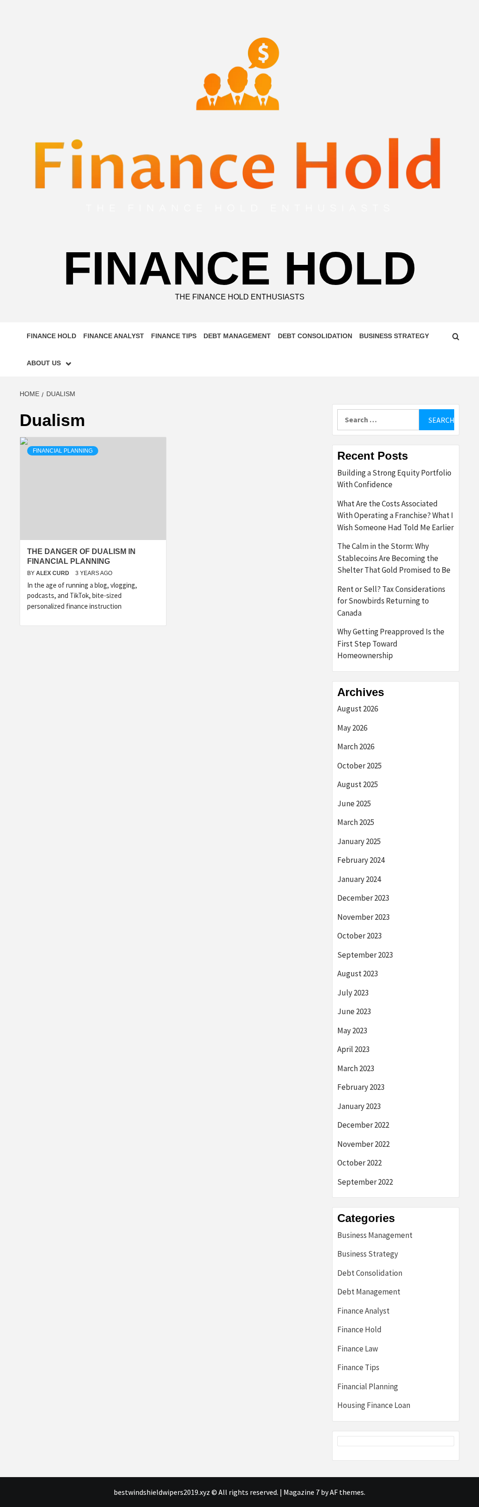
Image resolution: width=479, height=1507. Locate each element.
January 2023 (359, 1106)
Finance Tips (173, 336)
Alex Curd (53, 573)
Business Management (375, 1235)
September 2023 (365, 955)
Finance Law (357, 1349)
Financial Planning (63, 451)
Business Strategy (394, 336)
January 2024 (359, 879)
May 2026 (352, 728)
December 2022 (363, 1125)
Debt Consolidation (315, 336)
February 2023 (361, 1087)
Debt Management (237, 336)
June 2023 (354, 1011)
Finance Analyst (113, 336)
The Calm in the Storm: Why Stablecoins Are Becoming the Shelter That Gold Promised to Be (393, 558)
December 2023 (363, 898)
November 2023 (363, 917)
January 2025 (359, 841)
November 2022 (363, 1144)
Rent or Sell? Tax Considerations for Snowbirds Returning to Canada (391, 601)
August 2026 (357, 709)
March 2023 (355, 1068)
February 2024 (361, 860)
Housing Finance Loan (373, 1405)
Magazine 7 (301, 1492)
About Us (44, 363)
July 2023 (353, 993)
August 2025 (357, 784)
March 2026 (355, 746)
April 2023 (353, 1049)
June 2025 (354, 803)
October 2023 (359, 936)
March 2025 (355, 822)
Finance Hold (239, 268)
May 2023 (352, 1030)
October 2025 (359, 766)
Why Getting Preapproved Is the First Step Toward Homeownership (390, 643)
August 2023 (357, 973)
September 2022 (365, 1182)
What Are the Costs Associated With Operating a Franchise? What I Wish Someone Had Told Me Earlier (395, 515)
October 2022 (359, 1163)
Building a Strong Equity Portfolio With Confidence (394, 479)
